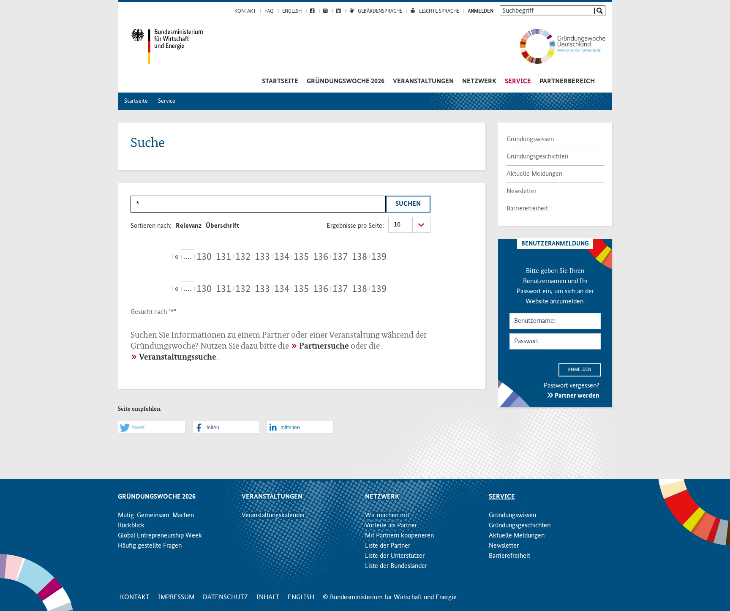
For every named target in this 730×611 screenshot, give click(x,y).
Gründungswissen (530, 139)
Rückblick (131, 525)
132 (243, 257)
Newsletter (522, 191)
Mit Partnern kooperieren (399, 535)
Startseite (280, 81)
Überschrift (222, 226)
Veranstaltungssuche (177, 357)
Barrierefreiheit (527, 208)
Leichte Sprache (439, 11)
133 (262, 257)
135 (301, 257)
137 (340, 257)
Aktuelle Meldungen (534, 174)
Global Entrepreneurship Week (160, 535)
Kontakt (245, 11)
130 (204, 257)
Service (518, 81)
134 (281, 257)
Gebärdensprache (380, 11)
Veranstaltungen (423, 81)
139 (379, 257)
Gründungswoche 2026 (345, 81)
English (292, 11)
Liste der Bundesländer (396, 566)
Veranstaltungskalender (273, 515)
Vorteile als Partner (391, 525)
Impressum (176, 597)
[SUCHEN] (599, 11)
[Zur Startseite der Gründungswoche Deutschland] (553, 46)
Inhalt (267, 597)
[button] (151, 427)
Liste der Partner (387, 546)
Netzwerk (479, 81)
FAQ (269, 11)
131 (223, 257)
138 (359, 257)
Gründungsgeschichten (537, 156)
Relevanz (189, 226)
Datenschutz (225, 597)
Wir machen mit (387, 515)
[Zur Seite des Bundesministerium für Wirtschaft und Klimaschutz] (160, 46)
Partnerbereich (567, 81)
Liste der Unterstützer (395, 556)
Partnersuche (324, 346)
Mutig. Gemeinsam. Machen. (156, 515)
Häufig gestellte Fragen (150, 546)
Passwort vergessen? (571, 385)
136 (320, 257)
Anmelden (480, 11)
